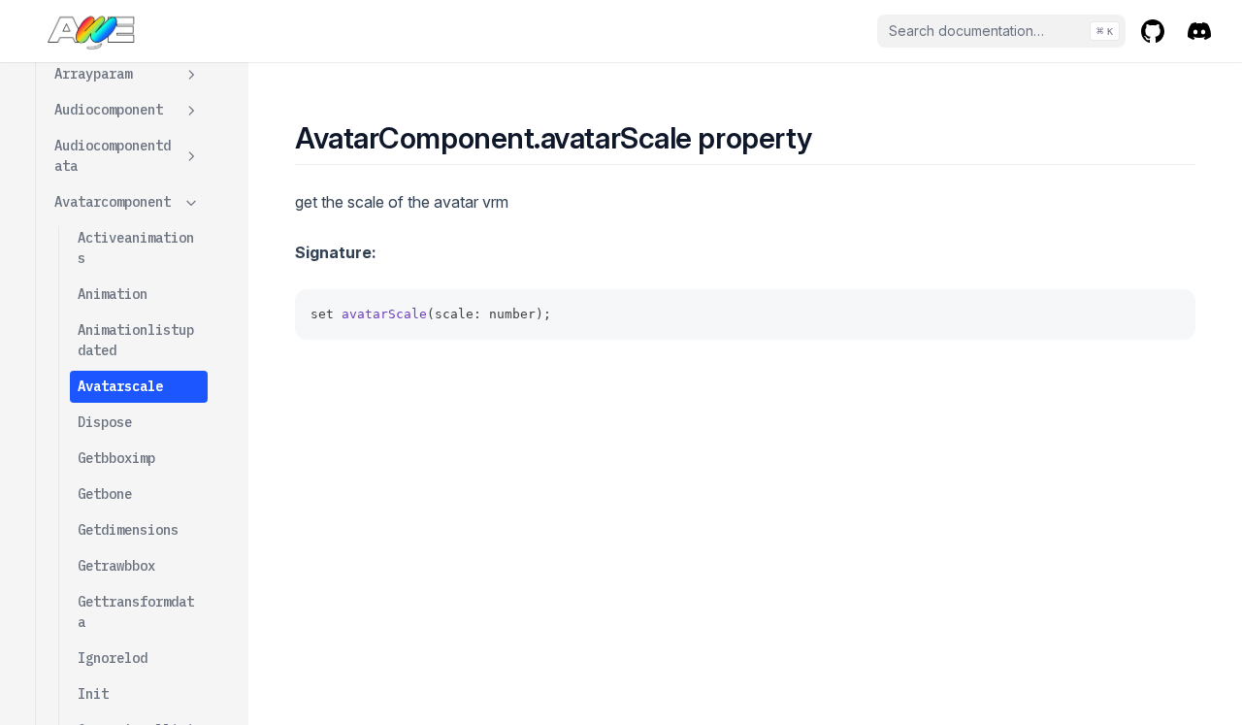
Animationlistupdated (136, 340)
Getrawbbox (116, 566)
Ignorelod (112, 658)
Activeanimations (136, 248)
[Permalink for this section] (829, 137)
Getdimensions (128, 530)
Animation (112, 294)
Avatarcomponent (112, 202)
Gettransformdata (136, 612)
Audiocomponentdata (112, 156)
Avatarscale (120, 386)
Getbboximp (116, 458)
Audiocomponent (108, 109)
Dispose (105, 422)
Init (93, 694)
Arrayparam (93, 73)
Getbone (105, 494)
